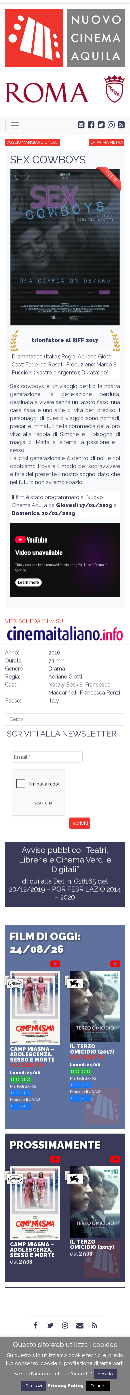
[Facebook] (35, 1326)
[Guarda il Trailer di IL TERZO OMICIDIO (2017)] (115, 962)
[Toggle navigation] (14, 125)
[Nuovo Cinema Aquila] (65, 37)
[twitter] (100, 124)
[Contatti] (79, 1326)
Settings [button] (98, 1385)
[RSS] (94, 1326)
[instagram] (110, 124)
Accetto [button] (105, 1373)
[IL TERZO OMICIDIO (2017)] (95, 1007)
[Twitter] (50, 1326)
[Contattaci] (80, 124)
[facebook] (90, 124)
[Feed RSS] (120, 124)
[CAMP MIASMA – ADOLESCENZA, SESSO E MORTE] (35, 1009)
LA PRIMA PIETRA (106, 142)
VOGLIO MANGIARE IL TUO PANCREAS (33, 142)
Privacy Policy (65, 1386)
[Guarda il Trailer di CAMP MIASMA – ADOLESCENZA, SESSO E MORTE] (55, 962)
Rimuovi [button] (33, 1385)
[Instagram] (65, 1326)
